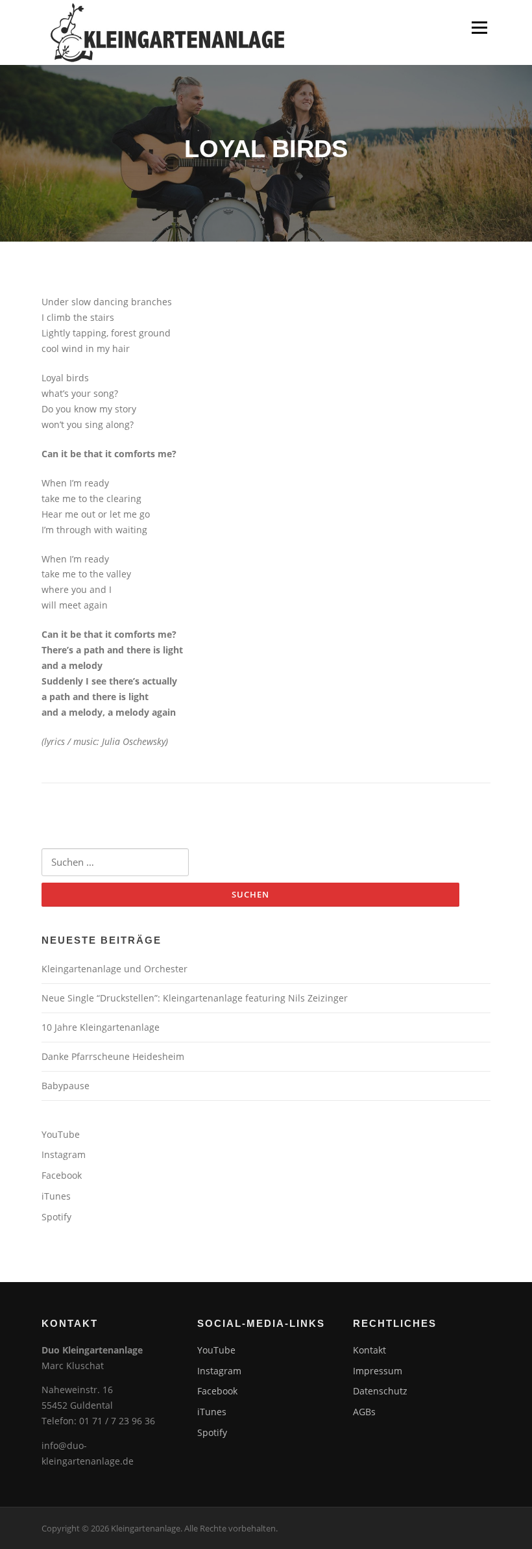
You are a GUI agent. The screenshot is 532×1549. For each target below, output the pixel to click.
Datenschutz (380, 1391)
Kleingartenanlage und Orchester (114, 969)
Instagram (64, 1154)
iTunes (56, 1196)
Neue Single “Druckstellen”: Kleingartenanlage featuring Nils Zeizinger (195, 998)
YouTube (61, 1134)
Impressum (377, 1371)
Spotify (56, 1217)
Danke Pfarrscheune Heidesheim (113, 1056)
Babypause (66, 1085)
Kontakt (369, 1350)
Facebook (62, 1175)
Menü (479, 27)
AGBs (364, 1411)
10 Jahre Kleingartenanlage (101, 1027)
